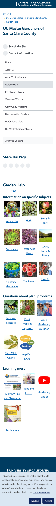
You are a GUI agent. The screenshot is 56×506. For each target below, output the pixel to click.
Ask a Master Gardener (16, 77)
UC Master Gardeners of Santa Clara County (26, 17)
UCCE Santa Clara (14, 121)
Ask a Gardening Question (44, 324)
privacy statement (41, 492)
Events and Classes (14, 91)
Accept (48, 500)
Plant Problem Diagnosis (27, 324)
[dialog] (28, 489)
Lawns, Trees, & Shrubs (45, 251)
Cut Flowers (29, 281)
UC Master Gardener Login (18, 128)
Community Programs (16, 106)
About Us (9, 69)
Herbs (29, 220)
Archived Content (14, 140)
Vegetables (12, 221)
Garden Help (11, 84)
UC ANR (7, 14)
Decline (35, 500)
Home (8, 62)
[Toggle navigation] (5, 4)
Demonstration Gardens (17, 114)
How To (45, 279)
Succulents (12, 249)
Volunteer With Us (14, 99)
